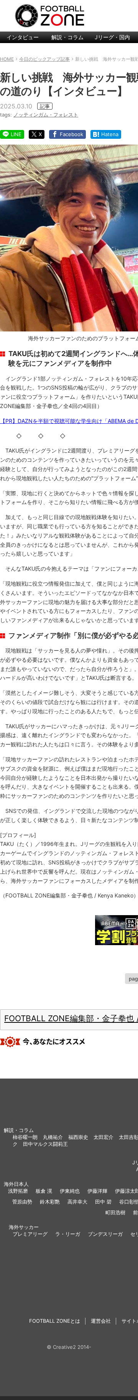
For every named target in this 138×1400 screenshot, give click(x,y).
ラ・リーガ (67, 1234)
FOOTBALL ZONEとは (54, 1321)
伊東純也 (70, 1191)
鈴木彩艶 (50, 1202)
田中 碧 (103, 1202)
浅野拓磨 (18, 1191)
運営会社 (101, 1321)
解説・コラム (67, 37)
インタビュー (23, 37)
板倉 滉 (44, 1191)
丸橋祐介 (53, 1137)
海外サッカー (24, 1227)
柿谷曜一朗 (25, 1137)
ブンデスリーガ (105, 1234)
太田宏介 (103, 1137)
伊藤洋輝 (97, 1191)
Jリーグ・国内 (112, 37)
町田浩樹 (115, 1212)
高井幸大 (77, 1202)
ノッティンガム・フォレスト (45, 115)
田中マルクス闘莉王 (45, 1144)
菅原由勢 (22, 1202)
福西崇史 (78, 1137)
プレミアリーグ (30, 1234)
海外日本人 (16, 1184)
